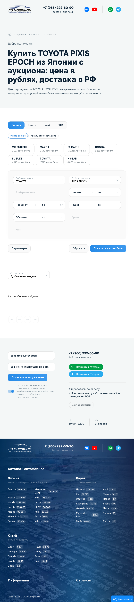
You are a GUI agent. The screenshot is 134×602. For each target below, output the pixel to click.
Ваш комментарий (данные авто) (29, 367)
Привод (76, 217)
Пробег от (22, 205)
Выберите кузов (25, 192)
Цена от (76, 192)
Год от (75, 205)
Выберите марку (24, 178)
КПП (18, 229)
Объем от (21, 217)
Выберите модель (81, 178)
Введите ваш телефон (23, 355)
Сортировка (16, 273)
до (99, 192)
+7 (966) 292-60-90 (58, 9)
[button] (122, 598)
